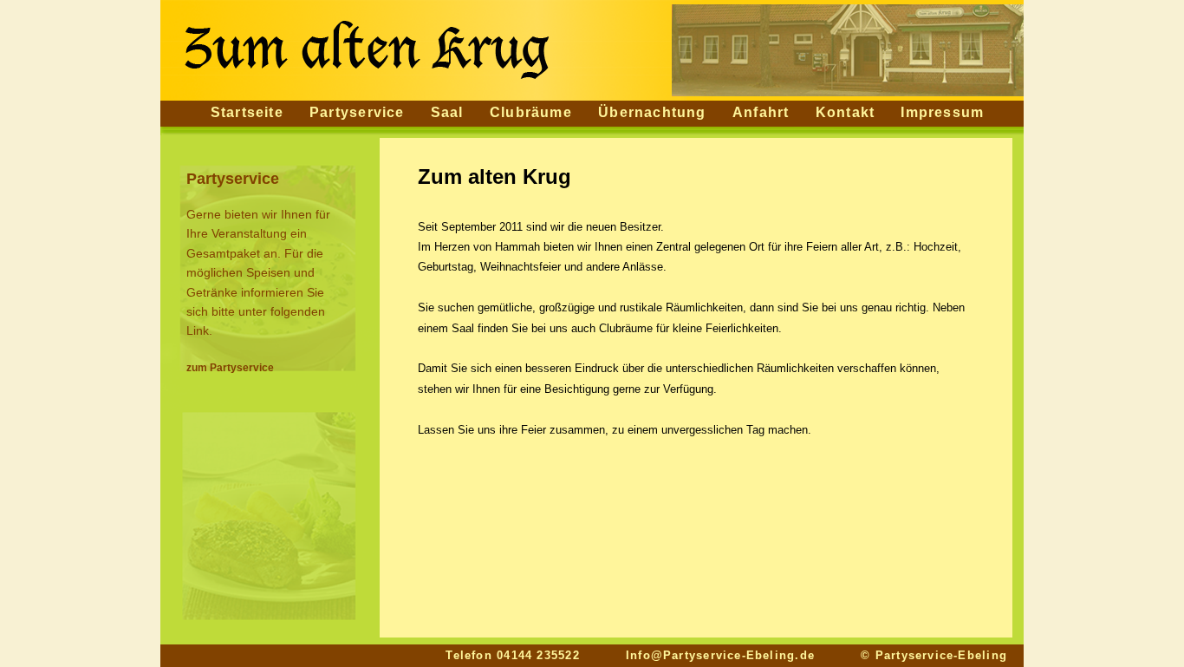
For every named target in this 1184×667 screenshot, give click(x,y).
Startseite (247, 112)
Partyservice (357, 112)
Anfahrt (761, 112)
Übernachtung (652, 112)
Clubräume (531, 112)
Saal (447, 112)
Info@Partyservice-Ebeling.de (720, 655)
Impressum (942, 112)
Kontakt (845, 112)
